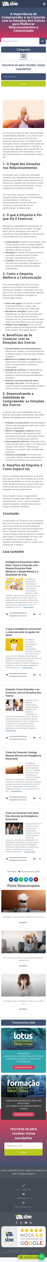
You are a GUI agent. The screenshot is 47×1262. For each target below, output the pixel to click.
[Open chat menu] (41, 1256)
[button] (23, 56)
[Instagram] (21, 1223)
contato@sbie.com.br (23, 1198)
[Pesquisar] (42, 41)
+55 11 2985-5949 (23, 1189)
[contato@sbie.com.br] (23, 1194)
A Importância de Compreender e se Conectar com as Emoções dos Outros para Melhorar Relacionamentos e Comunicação (23, 22)
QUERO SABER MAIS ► (23, 1067)
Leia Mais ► (23, 922)
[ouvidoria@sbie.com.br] (23, 1203)
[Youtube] (26, 1223)
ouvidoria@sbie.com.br (23, 1207)
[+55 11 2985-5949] (23, 1185)
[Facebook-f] (16, 1223)
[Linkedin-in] (31, 1223)
